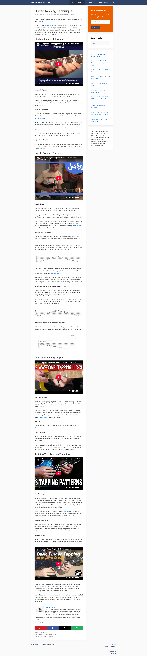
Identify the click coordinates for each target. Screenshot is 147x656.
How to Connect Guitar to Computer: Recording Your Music (99, 63)
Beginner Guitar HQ (40, 2)
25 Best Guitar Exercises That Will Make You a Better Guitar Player (100, 99)
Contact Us (113, 650)
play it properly (55, 273)
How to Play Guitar (76, 2)
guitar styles (49, 25)
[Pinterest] (42, 622)
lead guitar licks (77, 225)
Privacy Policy (112, 651)
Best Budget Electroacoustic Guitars (46, 634)
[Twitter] (40, 622)
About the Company (110, 646)
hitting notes (65, 511)
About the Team (111, 648)
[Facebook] (36, 622)
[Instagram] (38, 622)
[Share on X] (65, 628)
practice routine (42, 417)
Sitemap (113, 653)
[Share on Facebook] (53, 628)
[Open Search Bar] (113, 2)
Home (114, 644)
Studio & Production (102, 2)
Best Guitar (89, 2)
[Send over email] (77, 628)
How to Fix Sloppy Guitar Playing (45, 636)
